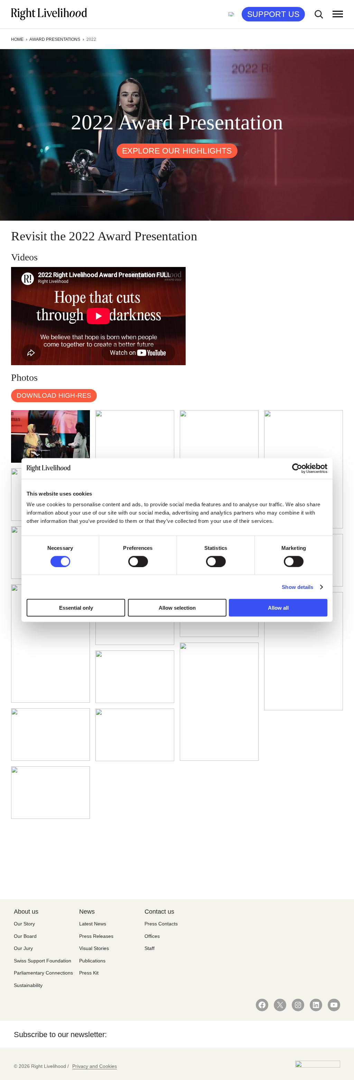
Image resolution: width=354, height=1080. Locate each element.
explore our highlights (177, 150)
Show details (297, 587)
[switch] (138, 561)
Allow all (278, 608)
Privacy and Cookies (94, 1066)
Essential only (76, 608)
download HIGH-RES (54, 395)
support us (273, 14)
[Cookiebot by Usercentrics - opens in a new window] (297, 468)
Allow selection (177, 608)
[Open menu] (338, 14)
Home (17, 39)
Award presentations (54, 39)
